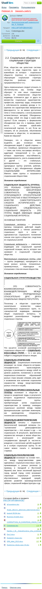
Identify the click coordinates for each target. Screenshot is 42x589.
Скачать (18, 41)
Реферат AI (7, 11)
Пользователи (28, 7)
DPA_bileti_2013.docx (15, 541)
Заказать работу (23, 11)
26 (38, 504)
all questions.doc (13, 504)
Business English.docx (15, 517)
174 (37, 526)
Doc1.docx (11, 534)
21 (38, 513)
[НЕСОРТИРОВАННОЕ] (22, 28)
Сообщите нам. (33, 20)
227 (37, 541)
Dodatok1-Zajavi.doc (14, 538)
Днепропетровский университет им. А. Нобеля (25, 23)
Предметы (14, 7)
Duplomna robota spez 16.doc (18, 545)
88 (38, 529)
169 (37, 538)
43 (38, 517)
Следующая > (33, 50)
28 (38, 520)
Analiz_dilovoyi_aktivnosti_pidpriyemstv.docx (23, 510)
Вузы (4, 7)
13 (38, 508)
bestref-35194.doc (13, 513)
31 (38, 534)
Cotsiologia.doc (12, 526)
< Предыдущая (11, 50)
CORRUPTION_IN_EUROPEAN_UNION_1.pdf (24, 522)
